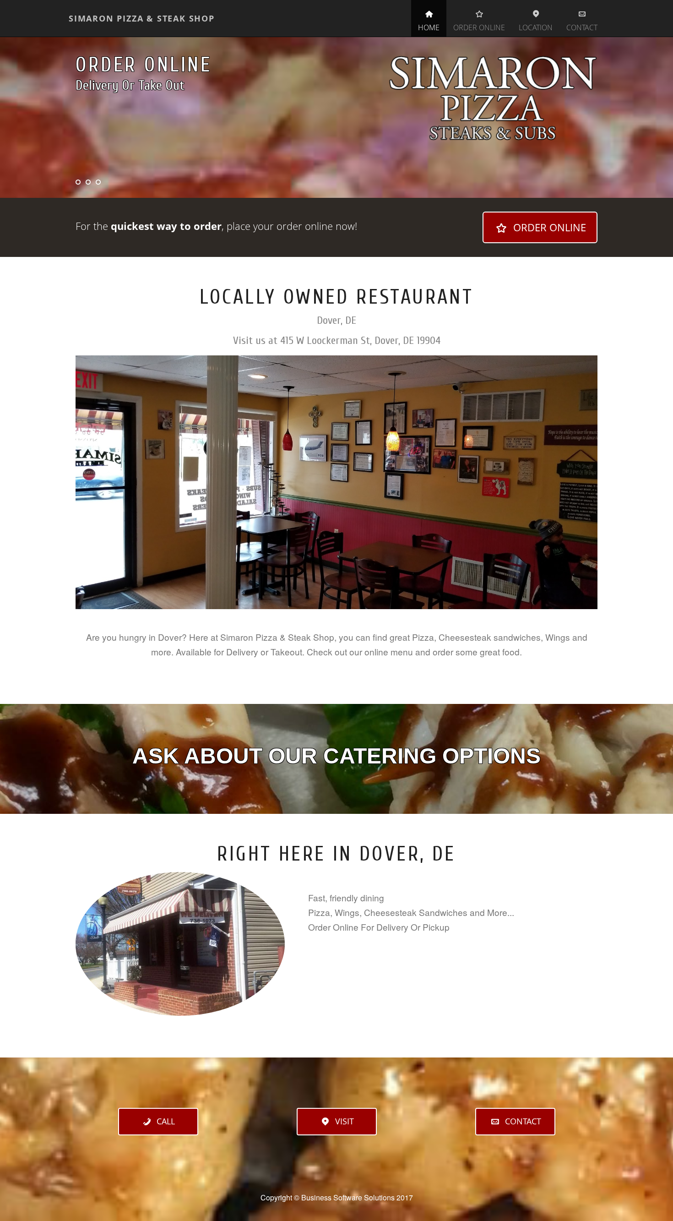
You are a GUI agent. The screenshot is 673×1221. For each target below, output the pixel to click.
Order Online (479, 27)
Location (536, 27)
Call (166, 1121)
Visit (344, 1121)
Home (429, 27)
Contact (581, 27)
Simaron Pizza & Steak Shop (142, 18)
